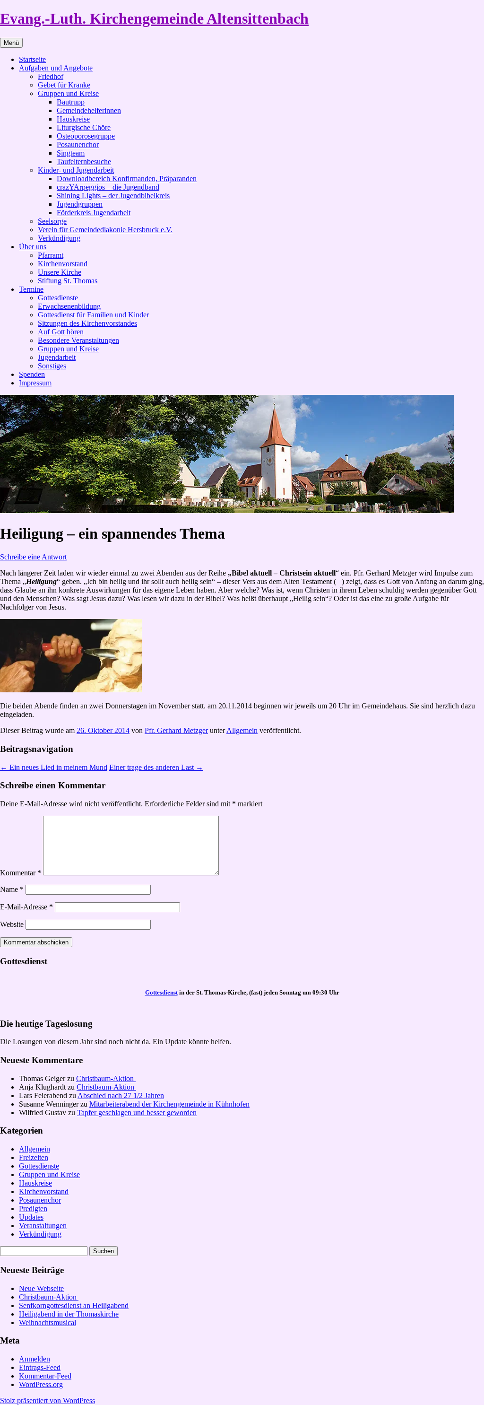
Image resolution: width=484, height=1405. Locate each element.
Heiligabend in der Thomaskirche (69, 1314)
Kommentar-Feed (45, 1376)
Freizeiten (33, 1157)
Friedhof (50, 76)
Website (12, 924)
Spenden (32, 374)
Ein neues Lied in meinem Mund (53, 767)
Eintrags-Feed (39, 1367)
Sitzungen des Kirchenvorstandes (87, 323)
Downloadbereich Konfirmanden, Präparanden (127, 179)
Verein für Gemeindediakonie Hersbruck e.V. (105, 230)
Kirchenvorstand (62, 264)
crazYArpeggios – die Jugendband (108, 187)
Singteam (71, 153)
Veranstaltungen (43, 1226)
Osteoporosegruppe (86, 136)
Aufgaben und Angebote (56, 68)
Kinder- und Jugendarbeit (76, 170)
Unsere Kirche (59, 272)
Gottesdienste (58, 298)
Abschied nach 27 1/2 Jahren (121, 1095)
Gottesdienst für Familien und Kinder (93, 315)
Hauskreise (73, 119)
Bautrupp (71, 102)
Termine (31, 289)
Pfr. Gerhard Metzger (176, 730)
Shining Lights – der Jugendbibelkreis (113, 196)
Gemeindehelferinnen (89, 110)
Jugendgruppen (80, 204)
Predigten (33, 1208)
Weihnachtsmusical (47, 1322)
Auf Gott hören (61, 332)
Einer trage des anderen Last (156, 767)
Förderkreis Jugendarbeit (93, 213)
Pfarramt (50, 255)
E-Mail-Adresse (26, 907)
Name (12, 889)
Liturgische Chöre (84, 127)
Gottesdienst (161, 992)
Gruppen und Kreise (68, 93)
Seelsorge (52, 221)
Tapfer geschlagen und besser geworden (137, 1112)
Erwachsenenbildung (69, 306)
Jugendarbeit (57, 357)
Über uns (32, 247)
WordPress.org (41, 1384)
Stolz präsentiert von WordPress (47, 1400)
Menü (11, 42)
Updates (31, 1217)
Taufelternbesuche (84, 161)
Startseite (32, 59)
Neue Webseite (41, 1288)
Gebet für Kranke (64, 85)
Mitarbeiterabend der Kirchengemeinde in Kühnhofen (169, 1104)
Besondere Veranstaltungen (78, 340)
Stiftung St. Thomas (67, 281)
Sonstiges (52, 366)
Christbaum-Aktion (106, 1078)
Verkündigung (59, 238)
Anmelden (34, 1359)
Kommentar (20, 873)
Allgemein (242, 730)
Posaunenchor (78, 144)
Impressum (35, 383)
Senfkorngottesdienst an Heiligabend (74, 1305)
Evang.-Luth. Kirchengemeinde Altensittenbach (154, 18)
